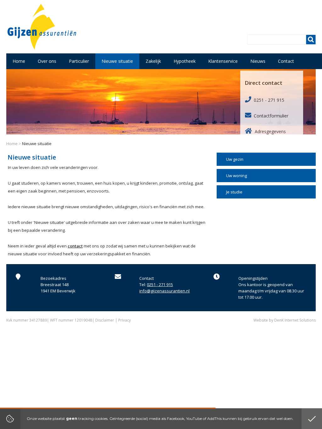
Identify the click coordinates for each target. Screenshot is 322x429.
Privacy (124, 320)
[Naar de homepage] (41, 26)
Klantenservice (223, 61)
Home (12, 143)
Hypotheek (185, 61)
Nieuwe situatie (117, 61)
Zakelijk (153, 61)
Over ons (47, 61)
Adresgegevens (270, 131)
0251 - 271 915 (269, 100)
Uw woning (236, 175)
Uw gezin (234, 159)
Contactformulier (271, 116)
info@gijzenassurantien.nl (164, 291)
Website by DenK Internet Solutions (284, 320)
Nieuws (257, 61)
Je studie (234, 192)
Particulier (79, 61)
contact (75, 246)
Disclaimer (104, 320)
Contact (286, 61)
